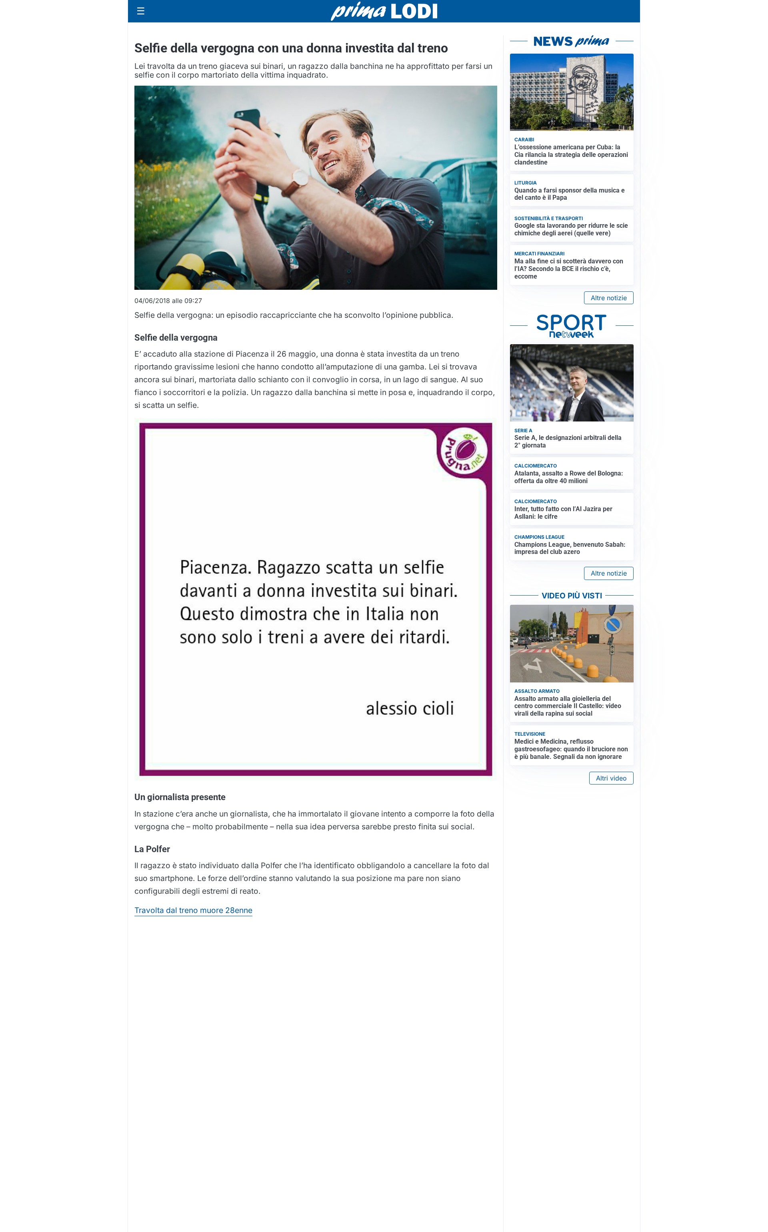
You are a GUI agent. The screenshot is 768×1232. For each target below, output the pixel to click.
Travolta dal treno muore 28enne (193, 910)
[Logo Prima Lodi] (384, 11)
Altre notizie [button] (609, 298)
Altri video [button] (611, 778)
